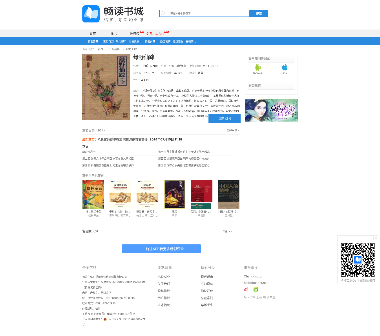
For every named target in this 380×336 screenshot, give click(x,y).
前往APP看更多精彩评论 (165, 249)
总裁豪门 (191, 41)
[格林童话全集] (93, 194)
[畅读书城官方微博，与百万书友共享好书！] (246, 289)
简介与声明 (88, 151)
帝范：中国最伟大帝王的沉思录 (208, 211)
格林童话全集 (93, 211)
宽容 (174, 211)
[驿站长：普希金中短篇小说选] (147, 194)
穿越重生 (178, 41)
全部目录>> (234, 130)
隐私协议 (164, 291)
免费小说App (155, 33)
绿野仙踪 (131, 49)
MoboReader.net (256, 282)
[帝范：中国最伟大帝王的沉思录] (201, 194)
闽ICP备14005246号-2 (121, 314)
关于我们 (164, 284)
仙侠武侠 (134, 41)
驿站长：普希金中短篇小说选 (153, 211)
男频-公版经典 (177, 66)
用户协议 (164, 298)
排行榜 (134, 33)
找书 (114, 33)
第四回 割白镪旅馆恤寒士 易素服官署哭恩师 (108, 165)
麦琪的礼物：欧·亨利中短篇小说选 (129, 211)
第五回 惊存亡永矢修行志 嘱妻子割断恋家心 (184, 165)
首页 (93, 33)
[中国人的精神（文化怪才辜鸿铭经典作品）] (228, 194)
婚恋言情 (165, 41)
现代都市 (121, 41)
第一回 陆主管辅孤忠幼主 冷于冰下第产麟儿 (184, 151)
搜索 (259, 13)
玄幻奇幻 (108, 41)
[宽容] (174, 194)
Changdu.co (252, 276)
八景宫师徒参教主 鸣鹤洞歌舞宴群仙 (123, 139)
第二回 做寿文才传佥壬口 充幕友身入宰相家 (108, 158)
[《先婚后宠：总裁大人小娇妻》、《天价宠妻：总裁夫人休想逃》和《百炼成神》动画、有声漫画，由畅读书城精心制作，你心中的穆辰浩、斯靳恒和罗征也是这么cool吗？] (256, 289)
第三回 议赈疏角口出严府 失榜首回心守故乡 (184, 158)
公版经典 (114, 49)
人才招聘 (164, 305)
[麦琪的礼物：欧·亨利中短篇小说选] (120, 194)
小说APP (164, 277)
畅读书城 (113, 13)
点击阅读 (224, 118)
